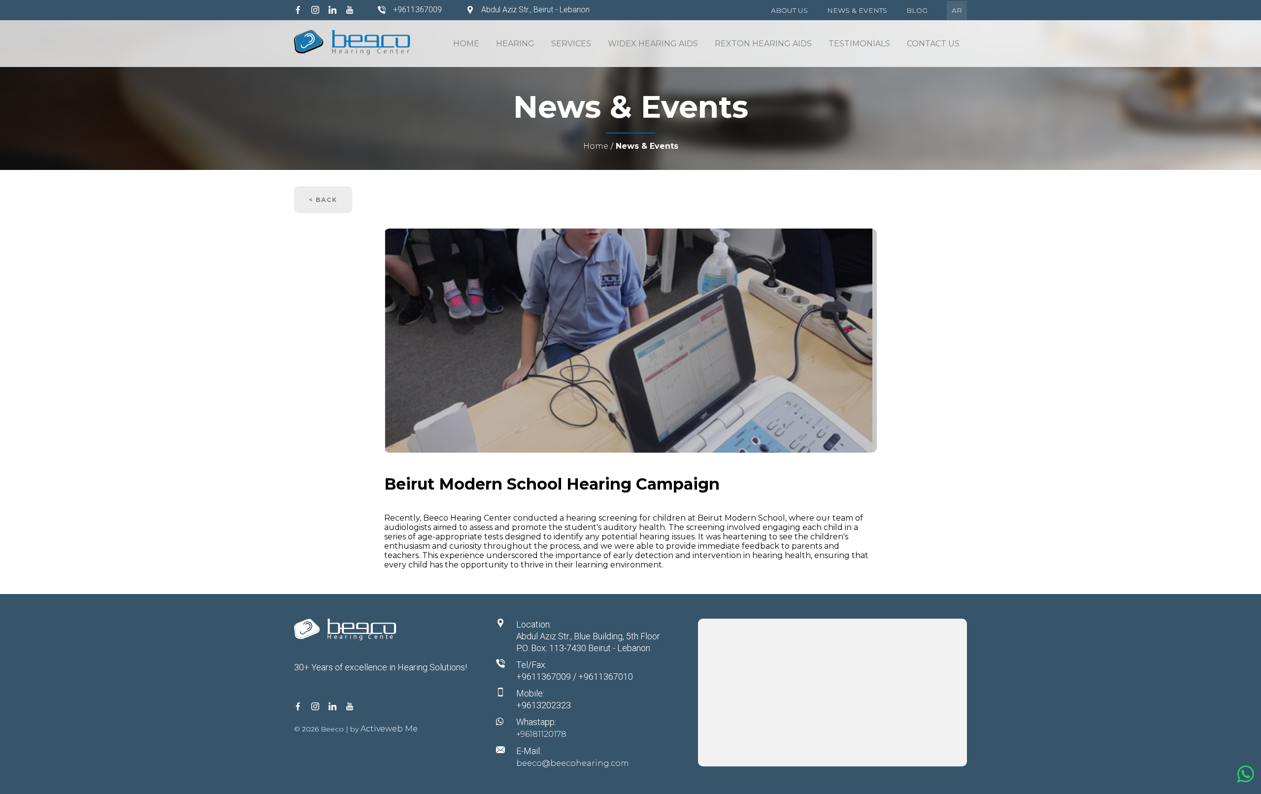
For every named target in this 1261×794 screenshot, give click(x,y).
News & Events (857, 10)
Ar (957, 10)
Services (571, 43)
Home (466, 43)
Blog (917, 10)
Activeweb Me (389, 728)
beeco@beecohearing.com (572, 763)
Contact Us (933, 43)
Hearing (515, 43)
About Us (789, 10)
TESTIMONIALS (859, 43)
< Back (323, 199)
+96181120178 (541, 734)
